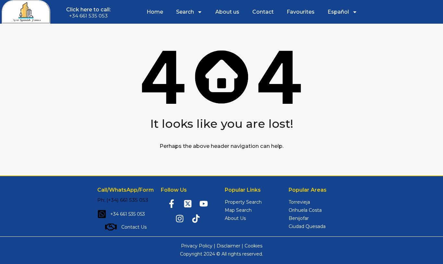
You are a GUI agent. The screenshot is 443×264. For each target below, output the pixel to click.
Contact (263, 12)
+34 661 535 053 (88, 16)
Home (155, 12)
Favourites (301, 12)
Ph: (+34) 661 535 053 (122, 200)
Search (185, 12)
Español (338, 12)
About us (227, 12)
